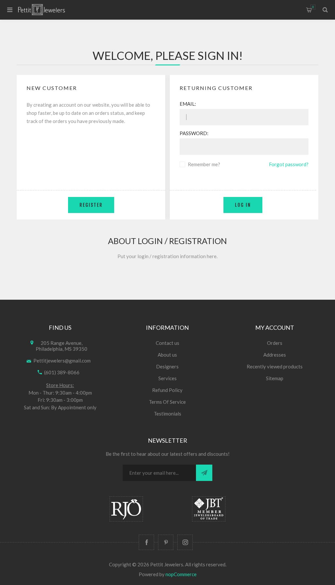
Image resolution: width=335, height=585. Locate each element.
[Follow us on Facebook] (146, 542)
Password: (194, 133)
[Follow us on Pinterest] (165, 542)
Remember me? (204, 164)
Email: (188, 104)
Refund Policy (167, 390)
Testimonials (167, 414)
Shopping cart (313, 7)
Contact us (167, 343)
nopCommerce (181, 574)
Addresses (274, 355)
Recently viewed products (275, 366)
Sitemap (274, 378)
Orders (274, 343)
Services (167, 378)
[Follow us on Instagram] (185, 542)
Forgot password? (289, 164)
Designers (167, 366)
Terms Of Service (167, 402)
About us (167, 355)
